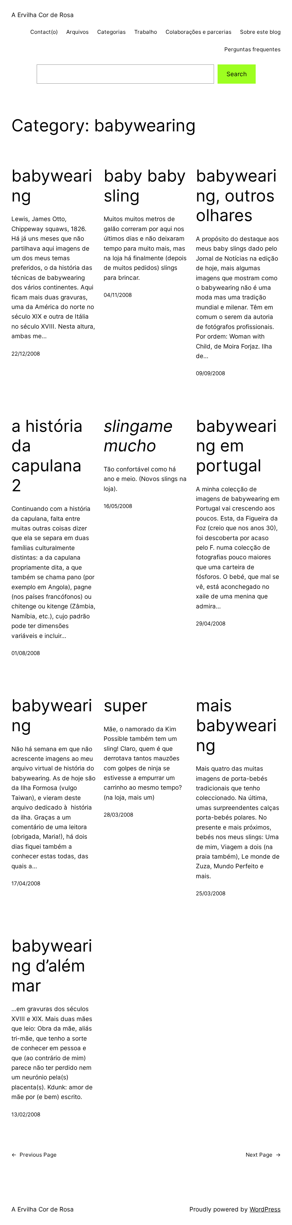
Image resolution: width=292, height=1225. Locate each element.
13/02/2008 (25, 1114)
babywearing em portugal (236, 445)
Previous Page (34, 1154)
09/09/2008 (210, 373)
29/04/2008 (210, 623)
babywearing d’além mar (51, 965)
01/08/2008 (25, 653)
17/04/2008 (25, 883)
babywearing (51, 185)
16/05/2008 (118, 506)
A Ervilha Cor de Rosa (42, 15)
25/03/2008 (210, 893)
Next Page (263, 1154)
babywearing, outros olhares (236, 195)
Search (236, 74)
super (125, 705)
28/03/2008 (118, 814)
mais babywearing (236, 725)
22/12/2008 (25, 353)
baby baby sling (145, 185)
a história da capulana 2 (47, 455)
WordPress (265, 1209)
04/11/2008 (118, 295)
